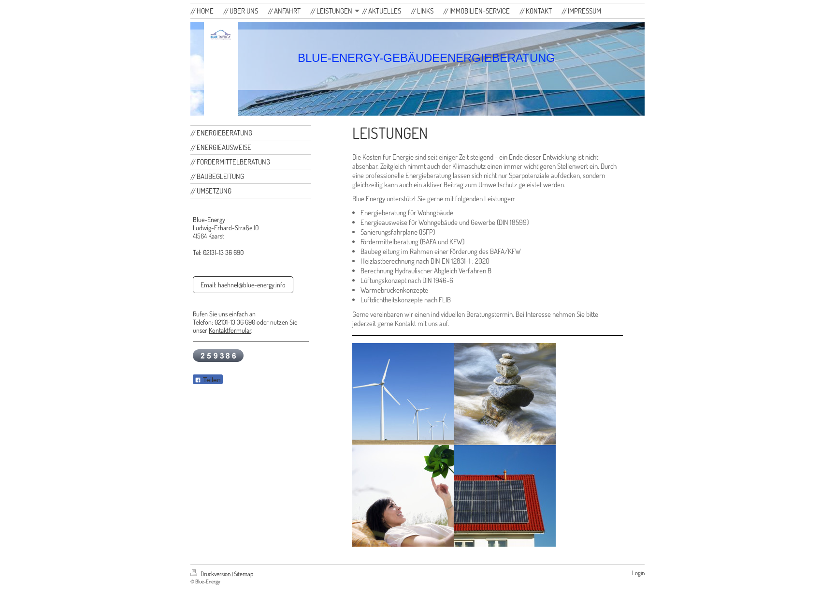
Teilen (211, 380)
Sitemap (243, 574)
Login (638, 573)
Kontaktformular (230, 330)
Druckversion (215, 574)
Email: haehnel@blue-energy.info (243, 285)
